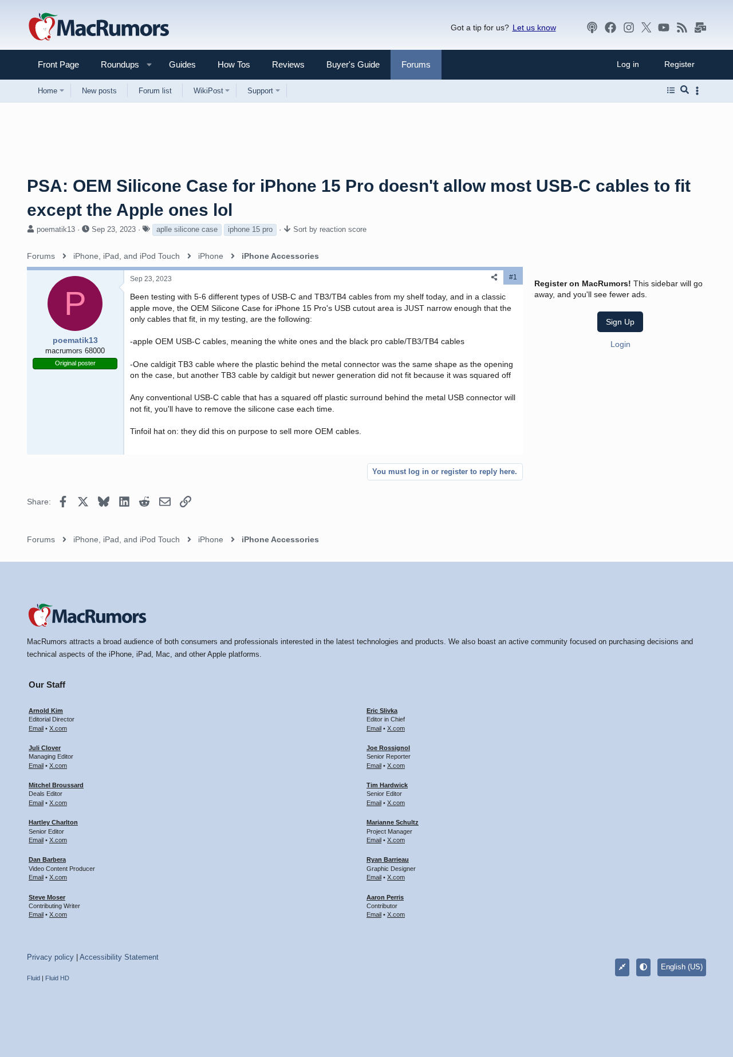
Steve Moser (47, 897)
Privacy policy (50, 957)
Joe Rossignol (388, 747)
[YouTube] (663, 27)
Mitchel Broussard (56, 785)
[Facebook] (610, 27)
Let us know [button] (534, 27)
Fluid (33, 978)
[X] (646, 27)
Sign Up (620, 321)
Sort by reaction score (329, 229)
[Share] (494, 277)
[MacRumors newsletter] (700, 27)
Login (620, 344)
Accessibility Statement (119, 957)
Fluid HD (57, 978)
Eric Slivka (381, 710)
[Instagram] (629, 27)
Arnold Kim (46, 710)
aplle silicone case (187, 229)
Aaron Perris (385, 897)
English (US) (682, 967)
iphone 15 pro (250, 229)
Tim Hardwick (387, 785)
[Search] (684, 90)
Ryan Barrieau (387, 859)
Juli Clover (45, 747)
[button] (115, 64)
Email (36, 728)
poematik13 (56, 229)
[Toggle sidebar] (699, 91)
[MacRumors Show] (592, 27)
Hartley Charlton (53, 822)
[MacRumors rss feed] (682, 27)
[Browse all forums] (671, 90)
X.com (58, 728)
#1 (513, 277)
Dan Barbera (47, 859)
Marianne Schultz (392, 822)
